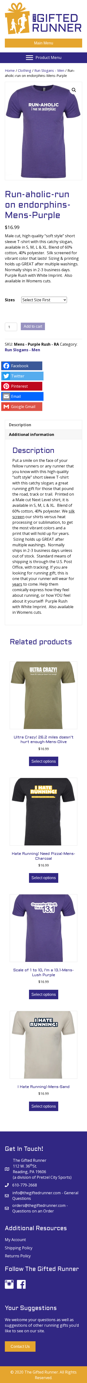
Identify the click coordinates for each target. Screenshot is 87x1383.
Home (10, 70)
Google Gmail (23, 406)
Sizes (10, 300)
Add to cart (33, 326)
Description (20, 424)
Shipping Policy (18, 1248)
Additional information (31, 434)
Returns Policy (18, 1256)
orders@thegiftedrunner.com (38, 1205)
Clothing (24, 70)
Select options (43, 761)
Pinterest (19, 386)
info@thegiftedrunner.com (36, 1192)
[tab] (43, 425)
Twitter (17, 376)
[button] (20, 1346)
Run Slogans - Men (49, 70)
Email (16, 396)
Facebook (20, 365)
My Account (15, 1239)
